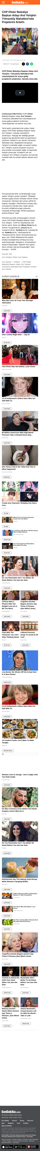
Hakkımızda (5, 1117)
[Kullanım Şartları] (6, 1139)
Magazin (11, 1123)
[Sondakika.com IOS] (7, 1147)
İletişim (15, 1117)
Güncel (14, 1120)
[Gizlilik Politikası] (17, 1139)
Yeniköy (19, 230)
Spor (3, 1123)
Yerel (18, 1123)
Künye (20, 1117)
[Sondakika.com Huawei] (33, 1147)
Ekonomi (30, 1120)
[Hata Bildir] (16, 1142)
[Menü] (3, 2)
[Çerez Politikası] (7, 1141)
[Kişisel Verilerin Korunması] (20, 1141)
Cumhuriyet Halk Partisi (12, 114)
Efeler (30, 114)
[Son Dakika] (20, 2)
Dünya (22, 1120)
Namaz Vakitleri (7, 1126)
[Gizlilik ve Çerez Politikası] (30, 1139)
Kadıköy (8, 232)
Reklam (11, 1117)
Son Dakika (5, 1120)
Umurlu (24, 228)
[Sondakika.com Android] (20, 1147)
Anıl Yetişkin (26, 116)
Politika (25, 1123)
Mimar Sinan (26, 225)
